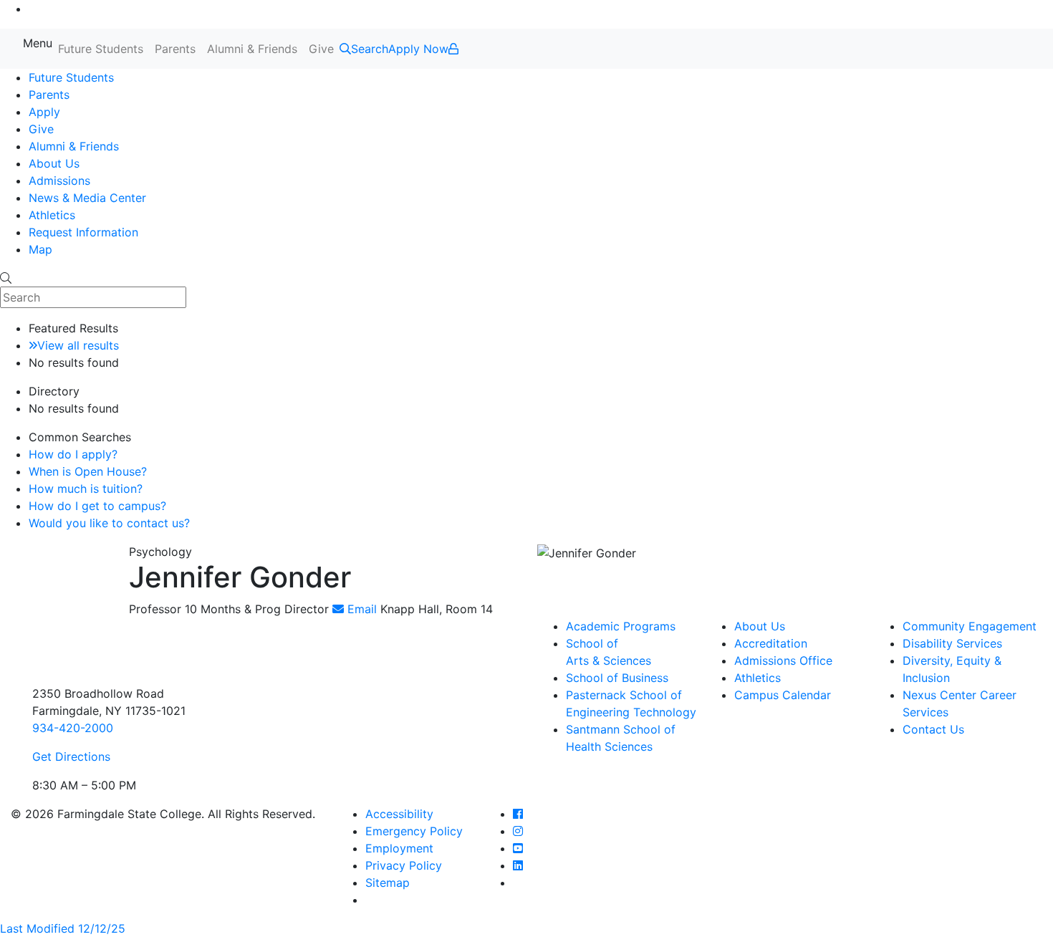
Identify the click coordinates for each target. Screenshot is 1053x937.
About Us (54, 163)
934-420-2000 (72, 728)
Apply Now (418, 49)
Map (40, 249)
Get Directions (71, 756)
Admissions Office (783, 660)
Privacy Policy (403, 865)
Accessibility (399, 814)
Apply (44, 112)
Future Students (100, 49)
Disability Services (952, 643)
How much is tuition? (86, 488)
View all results (78, 345)
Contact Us (933, 729)
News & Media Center (87, 198)
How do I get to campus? (97, 506)
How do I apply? (73, 454)
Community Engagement (970, 626)
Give (321, 49)
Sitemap (387, 882)
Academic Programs (620, 626)
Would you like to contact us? (109, 523)
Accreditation (770, 643)
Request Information (83, 232)
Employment (399, 848)
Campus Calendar (782, 695)
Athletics (52, 215)
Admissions (59, 180)
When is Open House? (88, 471)
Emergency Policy (414, 831)
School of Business (617, 678)
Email (360, 609)
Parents (175, 49)
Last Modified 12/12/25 (62, 928)
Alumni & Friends (252, 49)
